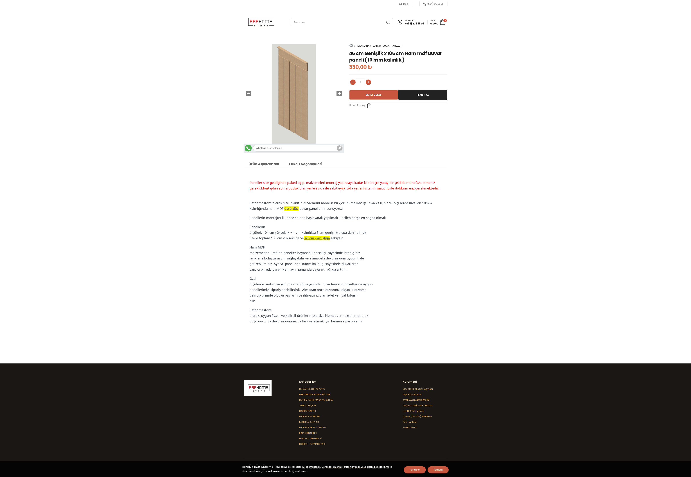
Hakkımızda (409, 427)
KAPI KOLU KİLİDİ (308, 433)
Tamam (438, 469)
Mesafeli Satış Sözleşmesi (418, 389)
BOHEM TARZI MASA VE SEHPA (316, 400)
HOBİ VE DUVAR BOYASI (312, 444)
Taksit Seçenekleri (305, 163)
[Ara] (388, 22)
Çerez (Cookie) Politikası (417, 416)
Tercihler (415, 469)
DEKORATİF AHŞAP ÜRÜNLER (314, 394)
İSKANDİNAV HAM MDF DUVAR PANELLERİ (379, 46)
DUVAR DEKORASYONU (312, 389)
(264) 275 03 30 (435, 3)
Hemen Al (422, 95)
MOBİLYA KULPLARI (309, 422)
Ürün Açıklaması (264, 163)
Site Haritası (409, 422)
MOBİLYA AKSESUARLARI (312, 427)
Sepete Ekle (373, 95)
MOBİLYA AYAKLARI (309, 416)
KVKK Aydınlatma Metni (416, 400)
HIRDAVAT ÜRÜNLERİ (310, 438)
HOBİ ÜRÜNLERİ (307, 411)
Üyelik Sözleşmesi (413, 411)
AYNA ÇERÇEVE (307, 405)
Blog (405, 3)
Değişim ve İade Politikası (417, 405)
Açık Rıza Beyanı (412, 394)
